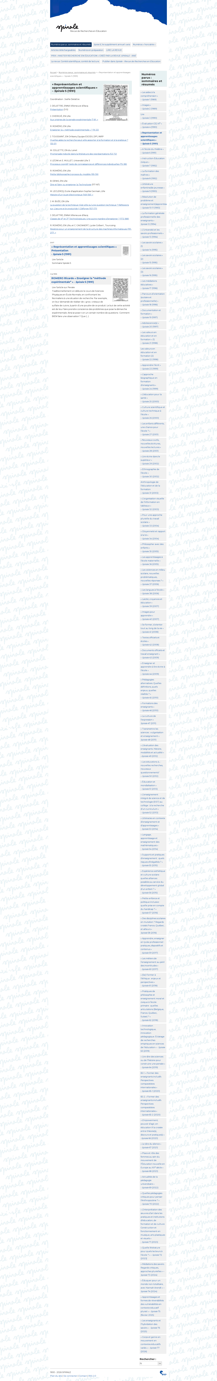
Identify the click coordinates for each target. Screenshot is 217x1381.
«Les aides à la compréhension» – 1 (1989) (149, 96)
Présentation (56, 109)
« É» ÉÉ (93, 56)
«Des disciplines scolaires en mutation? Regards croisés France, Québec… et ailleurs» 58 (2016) (153, 925)
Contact (83, 1376)
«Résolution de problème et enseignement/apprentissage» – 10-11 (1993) (153, 202)
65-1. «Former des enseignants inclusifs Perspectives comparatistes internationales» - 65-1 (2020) (151, 1082)
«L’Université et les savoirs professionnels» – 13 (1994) (152, 233)
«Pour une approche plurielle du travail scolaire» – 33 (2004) (151, 520)
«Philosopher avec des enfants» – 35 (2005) (152, 548)
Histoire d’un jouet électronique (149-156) (70, 195)
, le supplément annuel (112, 44)
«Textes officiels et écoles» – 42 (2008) (150, 641)
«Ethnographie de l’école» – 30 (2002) (150, 473)
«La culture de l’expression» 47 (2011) (148, 720)
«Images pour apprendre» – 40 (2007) (150, 615)
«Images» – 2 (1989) (149, 107)
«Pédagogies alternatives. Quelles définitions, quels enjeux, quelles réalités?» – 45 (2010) (151, 688)
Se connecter (70, 1376)
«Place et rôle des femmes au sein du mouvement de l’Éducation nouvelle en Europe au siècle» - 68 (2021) (153, 1162)
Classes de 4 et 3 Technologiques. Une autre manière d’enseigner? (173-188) (89, 219)
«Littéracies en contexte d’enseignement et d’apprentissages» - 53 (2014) (153, 823)
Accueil (53, 72)
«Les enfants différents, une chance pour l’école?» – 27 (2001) (152, 429)
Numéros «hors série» (144, 44)
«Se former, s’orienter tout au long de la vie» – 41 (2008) (152, 628)
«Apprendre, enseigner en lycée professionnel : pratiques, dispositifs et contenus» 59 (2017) (152, 945)
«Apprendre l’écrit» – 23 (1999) (151, 367)
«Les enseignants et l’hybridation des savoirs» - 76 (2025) (151, 1326)
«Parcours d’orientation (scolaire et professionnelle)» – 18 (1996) (153, 299)
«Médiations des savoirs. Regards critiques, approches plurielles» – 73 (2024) (152, 1269)
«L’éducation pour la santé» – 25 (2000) (151, 398)
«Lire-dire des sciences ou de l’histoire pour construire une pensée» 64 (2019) (153, 1062)
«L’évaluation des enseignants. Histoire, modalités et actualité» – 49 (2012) (152, 750)
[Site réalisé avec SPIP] (163, 1374)
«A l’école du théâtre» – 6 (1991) (152, 151)
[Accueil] (66, 27)
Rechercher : (148, 1359)
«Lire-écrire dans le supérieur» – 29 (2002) (150, 460)
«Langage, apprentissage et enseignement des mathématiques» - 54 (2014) (150, 841)
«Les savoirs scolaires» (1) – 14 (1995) (152, 246)
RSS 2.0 (92, 1376)
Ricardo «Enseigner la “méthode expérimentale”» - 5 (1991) (78, 280)
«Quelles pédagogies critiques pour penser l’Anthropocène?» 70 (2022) (151, 1198)
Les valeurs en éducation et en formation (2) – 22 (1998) (149, 354)
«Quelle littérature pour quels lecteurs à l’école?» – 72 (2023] (151, 1253)
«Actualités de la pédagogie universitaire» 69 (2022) (149, 1182)
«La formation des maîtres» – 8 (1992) (150, 175)
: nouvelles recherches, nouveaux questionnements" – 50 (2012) (152, 769)
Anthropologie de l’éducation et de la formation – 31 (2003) (150, 487)
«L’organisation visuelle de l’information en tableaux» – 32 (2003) (152, 504)
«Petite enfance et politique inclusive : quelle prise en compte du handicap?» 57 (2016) (152, 905)
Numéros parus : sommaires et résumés (71, 44)
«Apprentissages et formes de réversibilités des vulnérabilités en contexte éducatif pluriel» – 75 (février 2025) (152, 1306)
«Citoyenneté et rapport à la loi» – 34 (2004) (153, 535)
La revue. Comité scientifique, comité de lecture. (75, 61)
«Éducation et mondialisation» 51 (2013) (149, 785)
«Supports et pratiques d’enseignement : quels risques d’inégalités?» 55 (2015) (152, 860)
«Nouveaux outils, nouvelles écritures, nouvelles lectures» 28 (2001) (151, 445)
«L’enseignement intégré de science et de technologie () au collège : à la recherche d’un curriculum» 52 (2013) (153, 803)
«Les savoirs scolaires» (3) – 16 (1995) (152, 272)
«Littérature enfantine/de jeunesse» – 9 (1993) (153, 188)
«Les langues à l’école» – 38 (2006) (152, 592)
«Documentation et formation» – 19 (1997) (151, 314)
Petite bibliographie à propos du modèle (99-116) (74, 174)
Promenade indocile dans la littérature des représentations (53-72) (83, 154)
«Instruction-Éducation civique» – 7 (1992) (153, 162)
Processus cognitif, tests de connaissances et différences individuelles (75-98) (88, 164)
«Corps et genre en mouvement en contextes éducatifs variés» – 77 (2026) (150, 1344)
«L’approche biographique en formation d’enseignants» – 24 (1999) (149, 381)
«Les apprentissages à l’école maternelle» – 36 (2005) (152, 561)
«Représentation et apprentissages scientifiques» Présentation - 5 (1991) (84, 250)
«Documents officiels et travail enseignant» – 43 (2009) (153, 654)
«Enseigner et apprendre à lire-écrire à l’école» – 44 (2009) (153, 668)
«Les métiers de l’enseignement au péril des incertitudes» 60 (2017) (153, 963)
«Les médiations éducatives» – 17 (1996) (149, 284)
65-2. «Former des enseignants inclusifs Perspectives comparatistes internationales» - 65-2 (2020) (151, 1106)
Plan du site (56, 1376)
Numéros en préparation (90, 50)
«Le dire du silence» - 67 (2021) (151, 1146)
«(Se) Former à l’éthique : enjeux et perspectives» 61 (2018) (151, 980)
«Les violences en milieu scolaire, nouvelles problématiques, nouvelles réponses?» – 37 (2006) (153, 577)
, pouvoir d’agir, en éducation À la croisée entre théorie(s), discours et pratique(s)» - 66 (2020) (153, 1129)
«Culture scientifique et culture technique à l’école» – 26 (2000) (153, 412)
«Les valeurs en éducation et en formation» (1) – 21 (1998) (149, 337)
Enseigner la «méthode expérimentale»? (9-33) (74, 130)
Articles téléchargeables (63, 50)
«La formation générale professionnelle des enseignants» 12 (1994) (152, 218)
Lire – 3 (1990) (149, 116)
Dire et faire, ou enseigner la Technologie (70, 184)
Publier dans (131, 61)
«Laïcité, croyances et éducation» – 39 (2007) (151, 603)
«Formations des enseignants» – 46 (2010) (149, 707)
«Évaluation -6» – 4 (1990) (151, 125)
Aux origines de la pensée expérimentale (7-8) (73, 119)
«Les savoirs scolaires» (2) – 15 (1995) (152, 259)
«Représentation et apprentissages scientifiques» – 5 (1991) (151, 138)
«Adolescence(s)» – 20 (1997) (150, 325)
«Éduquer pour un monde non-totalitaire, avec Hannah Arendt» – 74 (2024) (153, 1285)
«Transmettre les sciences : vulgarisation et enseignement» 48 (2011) (152, 734)
